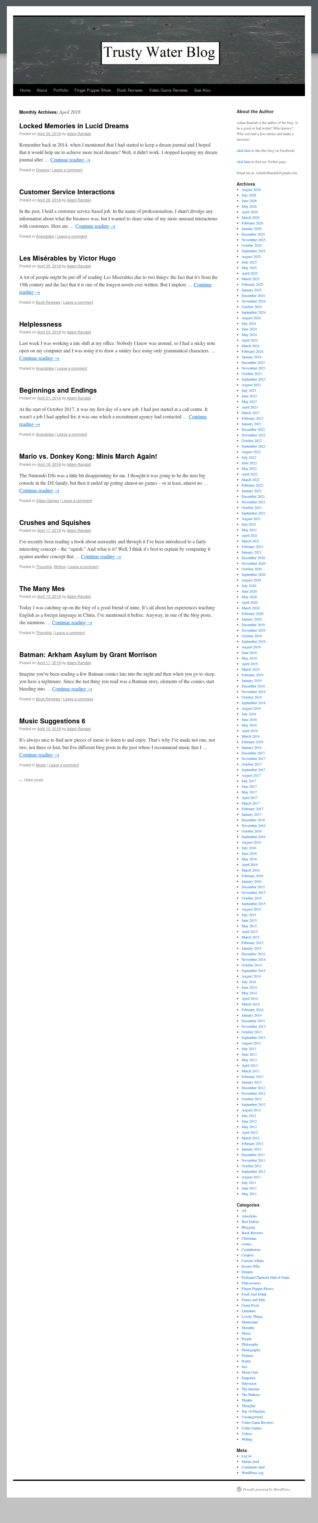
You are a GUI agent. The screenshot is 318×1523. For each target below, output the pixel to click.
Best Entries (250, 1221)
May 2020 (249, 596)
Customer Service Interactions (67, 191)
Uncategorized (252, 1416)
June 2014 (249, 987)
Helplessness (40, 324)
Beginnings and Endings (58, 390)
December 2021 (253, 496)
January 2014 (251, 1015)
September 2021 (254, 512)
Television (249, 1383)
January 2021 (251, 552)
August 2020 (251, 579)
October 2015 (252, 897)
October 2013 (252, 1031)
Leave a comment (67, 169)
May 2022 (249, 468)
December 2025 (253, 234)
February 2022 (252, 485)
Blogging (248, 1227)
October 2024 (252, 306)
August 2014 (251, 975)
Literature (249, 1310)
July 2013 (249, 1048)
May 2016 (249, 858)
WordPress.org (253, 1472)
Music (41, 764)
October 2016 (252, 830)
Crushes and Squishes (55, 522)
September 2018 (254, 702)
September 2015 (254, 903)
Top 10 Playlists (253, 1411)
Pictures (247, 1355)
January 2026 (251, 228)
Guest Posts (250, 1305)
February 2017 (252, 808)
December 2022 (253, 429)
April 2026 (250, 211)
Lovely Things (252, 1316)
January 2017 (251, 814)
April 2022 (250, 473)
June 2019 (249, 652)
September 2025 (254, 250)
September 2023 (254, 379)
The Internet (250, 1388)
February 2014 (252, 1009)
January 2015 (251, 948)
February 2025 (252, 284)
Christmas (249, 1238)
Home (25, 90)
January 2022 (251, 490)
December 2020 (253, 557)
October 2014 (252, 964)
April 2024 (250, 340)
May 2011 (249, 1193)
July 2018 (249, 713)
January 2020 (251, 618)
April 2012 (250, 1132)
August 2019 (251, 646)
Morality (248, 1327)
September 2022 (254, 446)
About (42, 90)
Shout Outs (250, 1372)
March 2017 (251, 803)
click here (244, 150)
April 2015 (250, 931)
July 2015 (249, 914)
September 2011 (254, 1171)
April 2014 (250, 998)
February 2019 (252, 674)
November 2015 (254, 892)
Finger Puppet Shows (258, 1288)
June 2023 (249, 395)
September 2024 (254, 312)
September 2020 (254, 574)
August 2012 (251, 1109)
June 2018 (249, 719)
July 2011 (249, 1182)
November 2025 (254, 239)
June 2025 (249, 261)
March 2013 (251, 1070)
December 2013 (253, 1020)
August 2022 (251, 451)
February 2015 (252, 942)
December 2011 (253, 1154)
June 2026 (249, 200)
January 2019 (251, 680)
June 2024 (249, 328)
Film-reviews (251, 1282)
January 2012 (251, 1148)
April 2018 (250, 730)
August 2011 (251, 1176)
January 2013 (251, 1081)
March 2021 (251, 540)
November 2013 (254, 1026)
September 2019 (254, 641)
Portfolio (60, 90)
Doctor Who (251, 1266)
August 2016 (251, 842)
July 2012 (249, 1115)
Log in (246, 1455)
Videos (247, 1433)
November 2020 (254, 563)
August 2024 (251, 317)
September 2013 (254, 1037)
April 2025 (250, 273)
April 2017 (250, 797)
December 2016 (253, 819)
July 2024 (249, 323)
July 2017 (249, 780)
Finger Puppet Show (93, 90)
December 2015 (253, 886)
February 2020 (252, 613)
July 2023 (249, 390)
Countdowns (251, 1249)
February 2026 (252, 222)
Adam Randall (79, 133)
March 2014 (251, 1003)
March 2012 (251, 1137)
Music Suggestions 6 (52, 720)
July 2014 (249, 981)
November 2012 (254, 1093)
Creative (248, 1254)
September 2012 (254, 1104)
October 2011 (252, 1165)
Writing (60, 566)
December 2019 (253, 624)
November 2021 (254, 501)
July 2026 (249, 194)
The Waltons (251, 1394)
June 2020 (249, 591)
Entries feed (250, 1461)
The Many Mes (42, 588)
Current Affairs (253, 1260)
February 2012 (252, 1143)
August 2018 (251, 708)
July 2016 (249, 847)
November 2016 (254, 825)
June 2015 (249, 920)
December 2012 (253, 1087)
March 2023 (251, 412)
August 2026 (251, 189)
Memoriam (250, 1321)
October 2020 (252, 568)
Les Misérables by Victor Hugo (67, 258)
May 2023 (249, 401)
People (247, 1338)
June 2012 (249, 1121)
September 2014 (254, 970)
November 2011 (254, 1160)
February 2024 (252, 351)
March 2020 (251, 607)
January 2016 (251, 881)
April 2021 (250, 535)
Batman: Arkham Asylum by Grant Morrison (88, 654)
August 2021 (251, 518)
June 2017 (249, 786)
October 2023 (252, 373)
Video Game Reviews (168, 90)
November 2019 (254, 630)
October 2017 (252, 764)
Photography (251, 1349)
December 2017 (253, 752)
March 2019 (251, 669)
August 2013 (251, 1042)
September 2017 (254, 769)
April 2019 (250, 663)
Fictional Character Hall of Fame (265, 1277)
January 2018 (251, 747)
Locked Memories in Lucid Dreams (74, 125)
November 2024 (254, 300)
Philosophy (250, 1344)
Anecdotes (45, 236)
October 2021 (252, 507)
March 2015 (251, 936)
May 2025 (249, 267)
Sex (244, 1366)
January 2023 (251, 423)
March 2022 (251, 479)
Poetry (246, 1360)
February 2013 (252, 1076)
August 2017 (251, 775)
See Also (202, 90)
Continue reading (70, 159)
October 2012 (252, 1098)
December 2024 (253, 295)
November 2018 (254, 691)
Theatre (247, 1399)
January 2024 (251, 356)
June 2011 (249, 1187)
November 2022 (254, 434)
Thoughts (44, 566)
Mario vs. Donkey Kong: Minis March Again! (88, 456)
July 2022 (249, 457)
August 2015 (251, 909)
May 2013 (249, 1059)
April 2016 (250, 864)
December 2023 (253, 362)
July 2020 (249, 585)
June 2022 (249, 462)
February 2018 (252, 741)
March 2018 (251, 736)
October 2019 (252, 635)
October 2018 (252, 697)
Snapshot (248, 1377)
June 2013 (249, 1054)
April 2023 (250, 406)
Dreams (42, 169)
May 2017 (249, 791)
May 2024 (249, 334)
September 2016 (254, 836)
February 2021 (252, 546)
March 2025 (251, 278)
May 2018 (249, 724)
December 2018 (253, 685)
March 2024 (251, 345)
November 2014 (254, 959)
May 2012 (249, 1126)
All (244, 1210)
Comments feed (253, 1466)
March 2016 (251, 869)
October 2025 (252, 245)
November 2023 (254, 367)
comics (247, 1243)
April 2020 (250, 602)
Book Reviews (130, 90)
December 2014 (253, 953)
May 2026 (249, 206)
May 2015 (249, 925)
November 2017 (254, 758)
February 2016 (252, 875)
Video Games (47, 500)
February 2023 (252, 418)
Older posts (31, 779)
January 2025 (251, 289)
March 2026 (251, 217)
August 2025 (251, 256)
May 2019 (249, 658)
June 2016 (249, 853)
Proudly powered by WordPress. (267, 1489)
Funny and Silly (253, 1299)
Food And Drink (254, 1293)
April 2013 (250, 1065)
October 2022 (252, 440)
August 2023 (251, 384)
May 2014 (249, 992)
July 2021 (249, 524)
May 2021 (249, 529)
